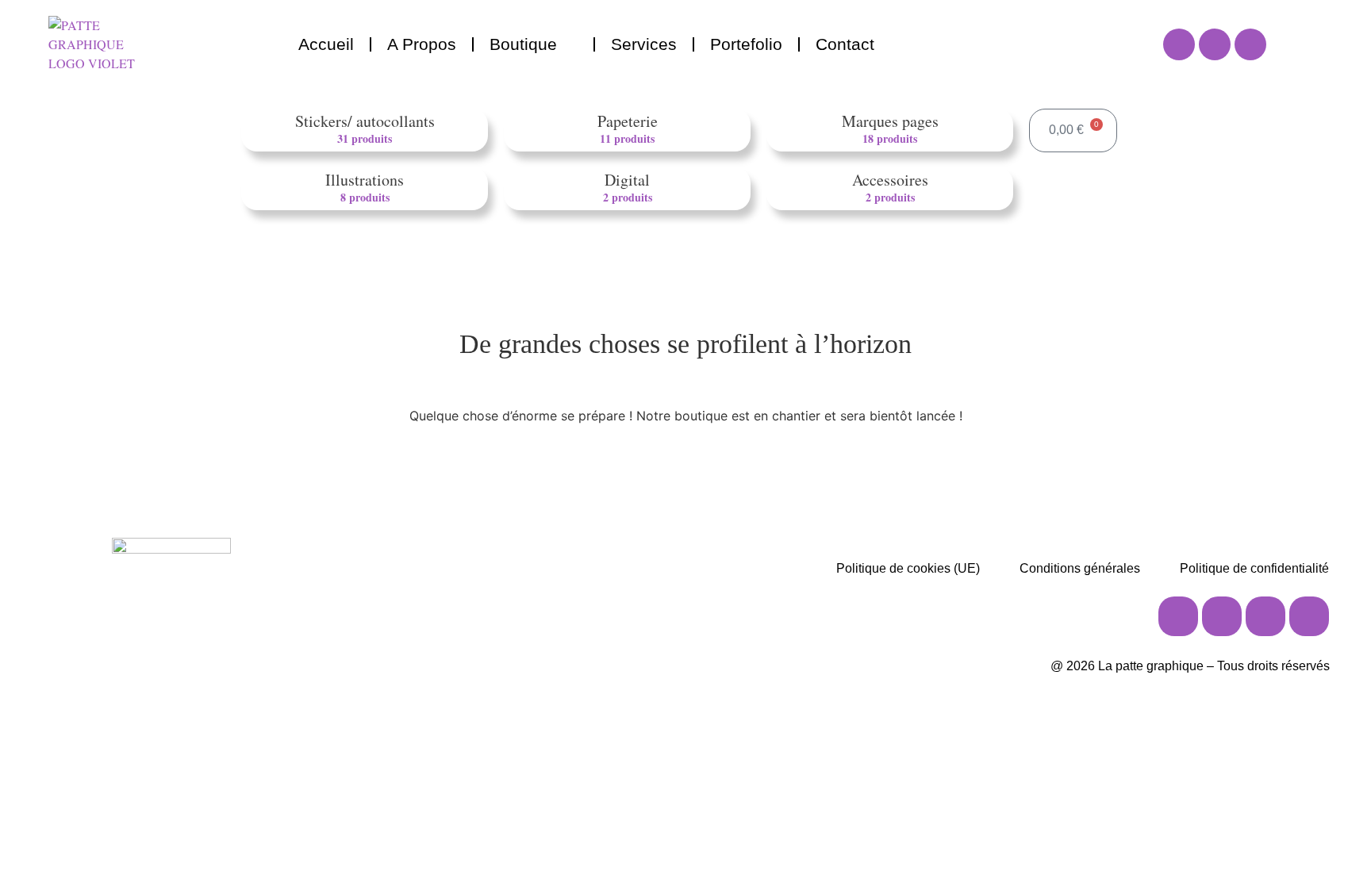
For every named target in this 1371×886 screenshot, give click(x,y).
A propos (421, 44)
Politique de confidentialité (1254, 568)
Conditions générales (1080, 568)
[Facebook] (1215, 44)
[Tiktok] (1265, 616)
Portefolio (746, 44)
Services (644, 44)
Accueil (326, 44)
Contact (845, 44)
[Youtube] (1250, 44)
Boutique (523, 44)
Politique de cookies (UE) (908, 568)
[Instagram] (1179, 44)
